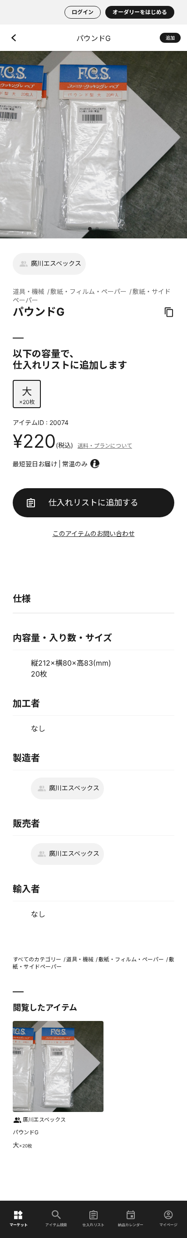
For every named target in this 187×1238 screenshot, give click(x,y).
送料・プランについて (105, 445)
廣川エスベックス (56, 263)
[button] (90, 229)
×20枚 (27, 395)
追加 (170, 37)
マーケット (19, 1224)
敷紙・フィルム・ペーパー (88, 291)
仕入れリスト (93, 1224)
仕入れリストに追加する (93, 502)
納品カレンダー (130, 1224)
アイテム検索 (56, 1224)
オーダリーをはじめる (140, 12)
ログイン (83, 12)
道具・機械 (28, 291)
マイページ (168, 1224)
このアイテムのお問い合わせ (94, 533)
